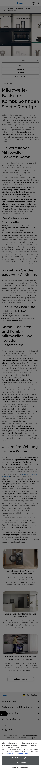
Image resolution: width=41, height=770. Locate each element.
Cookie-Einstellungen (20, 767)
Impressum (23, 753)
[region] (20, 755)
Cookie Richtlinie (12, 753)
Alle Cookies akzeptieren (20, 758)
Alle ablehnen (20, 762)
